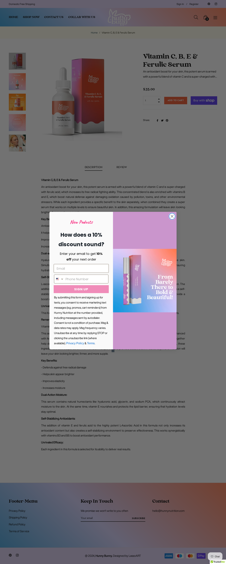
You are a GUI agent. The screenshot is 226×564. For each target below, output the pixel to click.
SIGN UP (81, 289)
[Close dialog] (172, 216)
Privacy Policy (75, 343)
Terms (91, 343)
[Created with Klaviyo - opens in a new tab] (113, 350)
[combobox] (59, 279)
